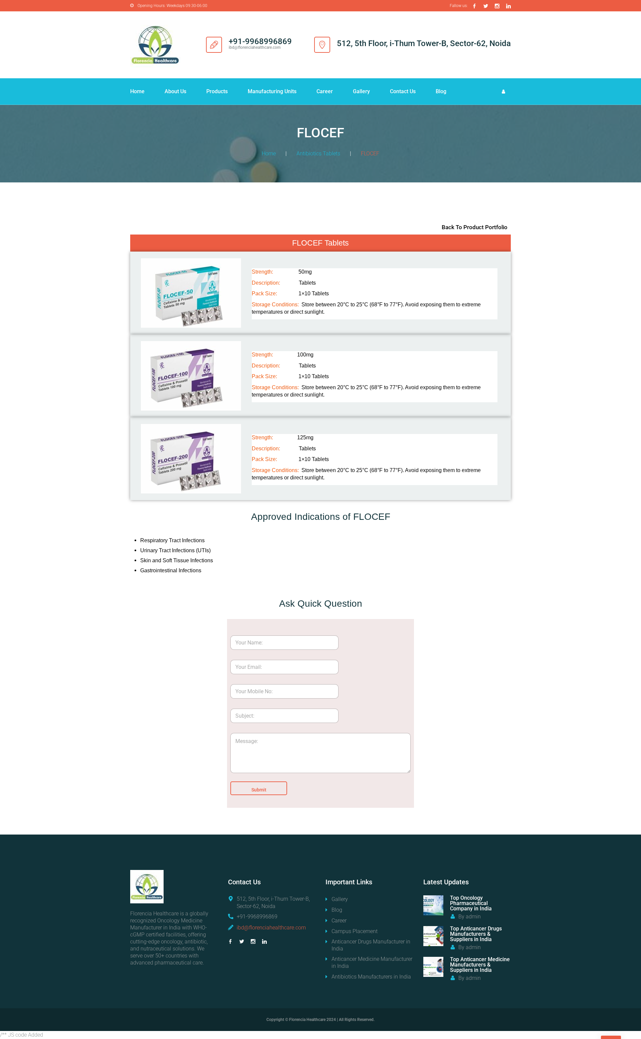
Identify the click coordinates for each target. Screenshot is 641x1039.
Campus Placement (355, 931)
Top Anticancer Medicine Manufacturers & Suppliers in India (480, 964)
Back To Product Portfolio (474, 227)
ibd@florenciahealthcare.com (271, 927)
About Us (175, 91)
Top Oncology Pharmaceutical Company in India (471, 903)
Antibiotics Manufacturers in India (371, 977)
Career (324, 91)
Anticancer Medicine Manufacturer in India (372, 962)
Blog (441, 91)
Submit (258, 789)
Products (217, 91)
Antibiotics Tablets (318, 153)
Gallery (361, 91)
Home (137, 91)
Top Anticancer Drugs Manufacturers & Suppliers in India (476, 933)
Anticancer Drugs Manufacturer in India (371, 945)
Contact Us (403, 91)
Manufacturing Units (272, 91)
